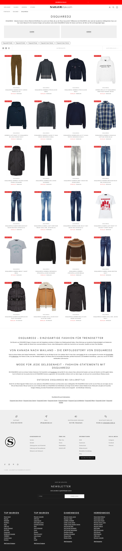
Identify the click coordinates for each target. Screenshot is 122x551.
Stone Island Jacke (99, 518)
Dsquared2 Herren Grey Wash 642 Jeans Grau (76, 181)
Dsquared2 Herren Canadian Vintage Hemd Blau (105, 136)
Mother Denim (68, 538)
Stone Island (7, 517)
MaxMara (6, 522)
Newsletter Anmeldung (85, 451)
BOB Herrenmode (98, 530)
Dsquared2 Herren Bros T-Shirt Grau (16, 272)
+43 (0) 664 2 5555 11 (109, 423)
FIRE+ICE (6, 526)
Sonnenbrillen (109, 354)
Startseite (7, 11)
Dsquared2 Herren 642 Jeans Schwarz (46, 181)
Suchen (32, 440)
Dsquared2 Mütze (90, 400)
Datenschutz (82, 445)
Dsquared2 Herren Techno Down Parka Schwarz (16, 181)
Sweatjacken (53, 372)
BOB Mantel (97, 532)
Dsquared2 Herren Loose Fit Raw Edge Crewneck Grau (46, 136)
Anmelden (74, 496)
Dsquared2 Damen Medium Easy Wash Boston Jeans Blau (16, 226)
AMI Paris (36, 518)
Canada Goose (8, 538)
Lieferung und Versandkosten (37, 448)
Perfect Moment (8, 528)
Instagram (111, 440)
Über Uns (61, 440)
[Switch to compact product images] (9, 48)
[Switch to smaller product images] (6, 48)
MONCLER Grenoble (9, 534)
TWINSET (6, 536)
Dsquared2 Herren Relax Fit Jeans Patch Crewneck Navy (76, 136)
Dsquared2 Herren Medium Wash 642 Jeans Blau (105, 181)
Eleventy (6, 540)
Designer (7, 7)
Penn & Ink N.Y (38, 534)
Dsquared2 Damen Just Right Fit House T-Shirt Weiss (105, 226)
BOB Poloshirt (97, 534)
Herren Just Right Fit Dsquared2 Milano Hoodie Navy (16, 136)
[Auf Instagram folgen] (9, 464)
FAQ (80, 453)
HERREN (88, 31)
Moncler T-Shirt (68, 518)
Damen (16, 7)
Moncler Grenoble (38, 517)
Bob (35, 538)
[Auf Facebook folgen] (5, 464)
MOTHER (6, 530)
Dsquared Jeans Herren (16, 400)
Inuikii (35, 540)
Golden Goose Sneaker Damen (72, 524)
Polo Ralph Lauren (39, 522)
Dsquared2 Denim (42, 400)
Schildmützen (14, 356)
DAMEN (32, 31)
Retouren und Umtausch (36, 451)
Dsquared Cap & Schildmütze (76, 400)
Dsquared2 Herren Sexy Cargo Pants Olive (16, 90)
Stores (32, 7)
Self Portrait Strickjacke (70, 528)
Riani (35, 526)
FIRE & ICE (97, 536)
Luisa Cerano (37, 536)
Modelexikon (62, 445)
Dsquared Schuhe (52, 400)
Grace (35, 530)
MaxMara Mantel (68, 532)
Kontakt (32, 442)
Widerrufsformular (87, 458)
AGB (80, 440)
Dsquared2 (16, 87)
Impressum (82, 442)
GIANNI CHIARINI (69, 520)
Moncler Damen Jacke (70, 517)
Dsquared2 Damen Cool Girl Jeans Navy (105, 317)
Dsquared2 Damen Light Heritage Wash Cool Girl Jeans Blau (46, 226)
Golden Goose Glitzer (69, 522)
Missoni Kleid (67, 536)
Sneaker (81, 354)
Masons (36, 532)
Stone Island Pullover (99, 517)
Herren (24, 7)
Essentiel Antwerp (39, 524)
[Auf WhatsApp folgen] (18, 464)
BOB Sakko (97, 528)
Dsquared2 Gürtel (100, 400)
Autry (5, 524)
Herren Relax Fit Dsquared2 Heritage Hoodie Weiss (106, 90)
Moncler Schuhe (98, 524)
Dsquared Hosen (62, 400)
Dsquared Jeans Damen (29, 400)
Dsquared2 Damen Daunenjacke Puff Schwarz (16, 317)
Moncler (6, 518)
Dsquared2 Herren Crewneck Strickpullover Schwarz (46, 272)
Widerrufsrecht (83, 448)
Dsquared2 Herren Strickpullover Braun (76, 272)
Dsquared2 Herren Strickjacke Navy (76, 90)
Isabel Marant (37, 520)
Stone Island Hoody (99, 520)
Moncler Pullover (98, 526)
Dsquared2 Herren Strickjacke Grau (46, 90)
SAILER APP (62, 448)
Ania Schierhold (38, 528)
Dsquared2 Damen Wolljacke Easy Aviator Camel (46, 317)
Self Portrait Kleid (68, 526)
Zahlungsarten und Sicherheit (37, 445)
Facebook (111, 442)
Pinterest (111, 445)
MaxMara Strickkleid (69, 534)
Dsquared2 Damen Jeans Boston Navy (105, 272)
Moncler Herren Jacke (100, 522)
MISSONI (6, 520)
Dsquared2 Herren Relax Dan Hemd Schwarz (75, 317)
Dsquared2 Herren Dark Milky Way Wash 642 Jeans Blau (75, 226)
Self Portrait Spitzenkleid (70, 530)
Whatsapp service (105, 420)
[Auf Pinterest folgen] (13, 464)
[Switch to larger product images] (3, 48)
